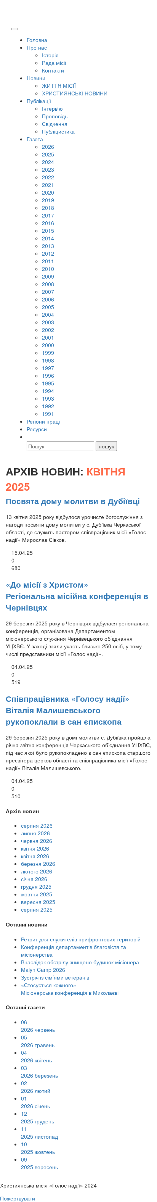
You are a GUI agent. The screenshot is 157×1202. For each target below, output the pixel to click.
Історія (50, 55)
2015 (48, 230)
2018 (48, 207)
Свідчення (54, 123)
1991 (48, 413)
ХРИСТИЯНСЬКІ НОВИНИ (74, 93)
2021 (48, 185)
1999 (48, 352)
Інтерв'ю (52, 108)
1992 (48, 406)
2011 (48, 261)
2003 (48, 322)
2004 (48, 314)
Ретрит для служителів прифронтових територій (81, 939)
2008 (48, 284)
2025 (48, 154)
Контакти (53, 70)
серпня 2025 (37, 909)
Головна (37, 40)
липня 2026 (35, 833)
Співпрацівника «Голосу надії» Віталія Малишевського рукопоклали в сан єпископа (68, 710)
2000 (48, 345)
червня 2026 (36, 840)
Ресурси (37, 429)
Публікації (39, 101)
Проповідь (54, 116)
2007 (48, 291)
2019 (48, 200)
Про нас (37, 47)
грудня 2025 (36, 886)
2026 (48, 146)
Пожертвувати (17, 1198)
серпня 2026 (37, 825)
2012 (48, 253)
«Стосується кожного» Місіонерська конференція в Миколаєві (70, 988)
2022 (48, 177)
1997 (48, 368)
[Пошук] (30, 436)
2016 (48, 223)
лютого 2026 (36, 871)
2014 (48, 238)
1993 (48, 398)
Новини (36, 78)
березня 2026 (38, 863)
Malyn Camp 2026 (43, 969)
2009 (48, 276)
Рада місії (54, 62)
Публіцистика (58, 131)
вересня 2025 (38, 902)
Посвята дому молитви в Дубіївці (73, 500)
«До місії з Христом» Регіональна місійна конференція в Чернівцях (77, 595)
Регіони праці (43, 421)
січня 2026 (34, 879)
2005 (48, 307)
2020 (48, 192)
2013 (48, 246)
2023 (48, 169)
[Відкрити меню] (14, 29)
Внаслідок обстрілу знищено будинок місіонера (80, 962)
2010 (48, 268)
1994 (48, 391)
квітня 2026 (35, 848)
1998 (48, 360)
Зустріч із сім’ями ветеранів (55, 977)
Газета (35, 139)
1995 (48, 383)
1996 (48, 375)
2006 (48, 299)
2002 (48, 330)
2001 (48, 337)
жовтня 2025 (36, 894)
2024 (48, 162)
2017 (48, 215)
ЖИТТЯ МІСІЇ (59, 85)
